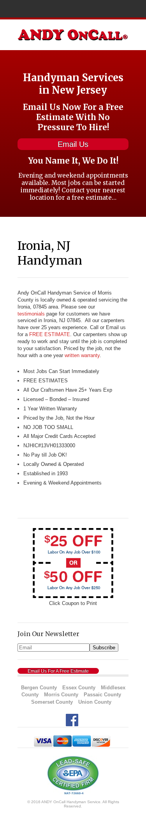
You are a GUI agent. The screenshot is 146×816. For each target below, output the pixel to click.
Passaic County (102, 694)
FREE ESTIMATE (49, 334)
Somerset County (52, 702)
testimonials (31, 314)
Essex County (78, 687)
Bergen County (39, 687)
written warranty (82, 355)
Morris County (61, 694)
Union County (94, 702)
